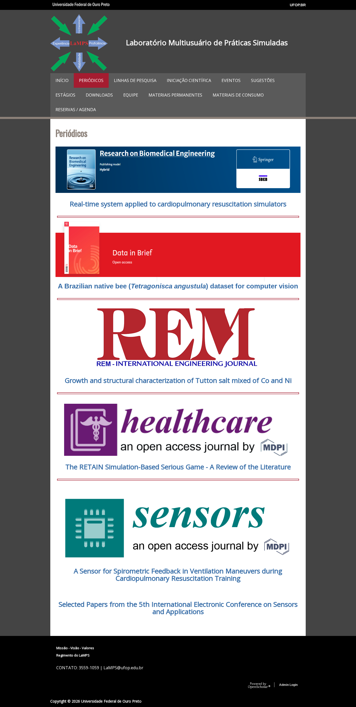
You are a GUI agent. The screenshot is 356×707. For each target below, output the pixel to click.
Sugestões (263, 80)
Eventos (231, 80)
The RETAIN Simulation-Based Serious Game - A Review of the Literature (178, 466)
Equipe (130, 95)
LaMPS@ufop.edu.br (123, 668)
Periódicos (91, 80)
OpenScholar (259, 685)
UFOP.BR (298, 5)
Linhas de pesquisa (135, 80)
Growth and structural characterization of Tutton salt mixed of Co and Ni (178, 380)
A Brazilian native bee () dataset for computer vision (178, 286)
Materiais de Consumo (238, 95)
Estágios (65, 95)
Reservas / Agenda (76, 109)
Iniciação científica (189, 80)
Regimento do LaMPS (73, 655)
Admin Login (288, 685)
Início (62, 80)
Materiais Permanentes (175, 95)
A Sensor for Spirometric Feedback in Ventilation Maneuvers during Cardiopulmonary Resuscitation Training (178, 574)
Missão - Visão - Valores (75, 648)
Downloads (99, 95)
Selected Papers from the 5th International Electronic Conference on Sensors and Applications (178, 607)
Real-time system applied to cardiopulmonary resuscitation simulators (178, 204)
